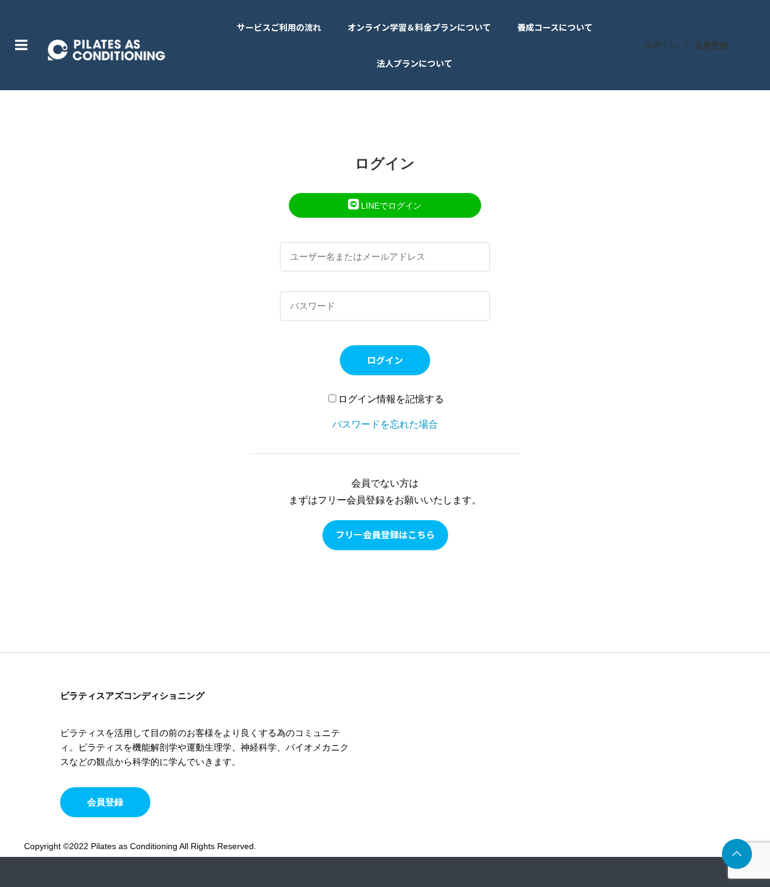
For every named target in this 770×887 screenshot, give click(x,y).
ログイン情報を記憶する (391, 399)
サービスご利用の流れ (279, 27)
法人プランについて (414, 63)
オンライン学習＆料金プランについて (419, 27)
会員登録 (711, 45)
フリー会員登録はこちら (385, 534)
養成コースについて (555, 27)
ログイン (660, 45)
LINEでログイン (390, 205)
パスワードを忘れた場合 (385, 424)
